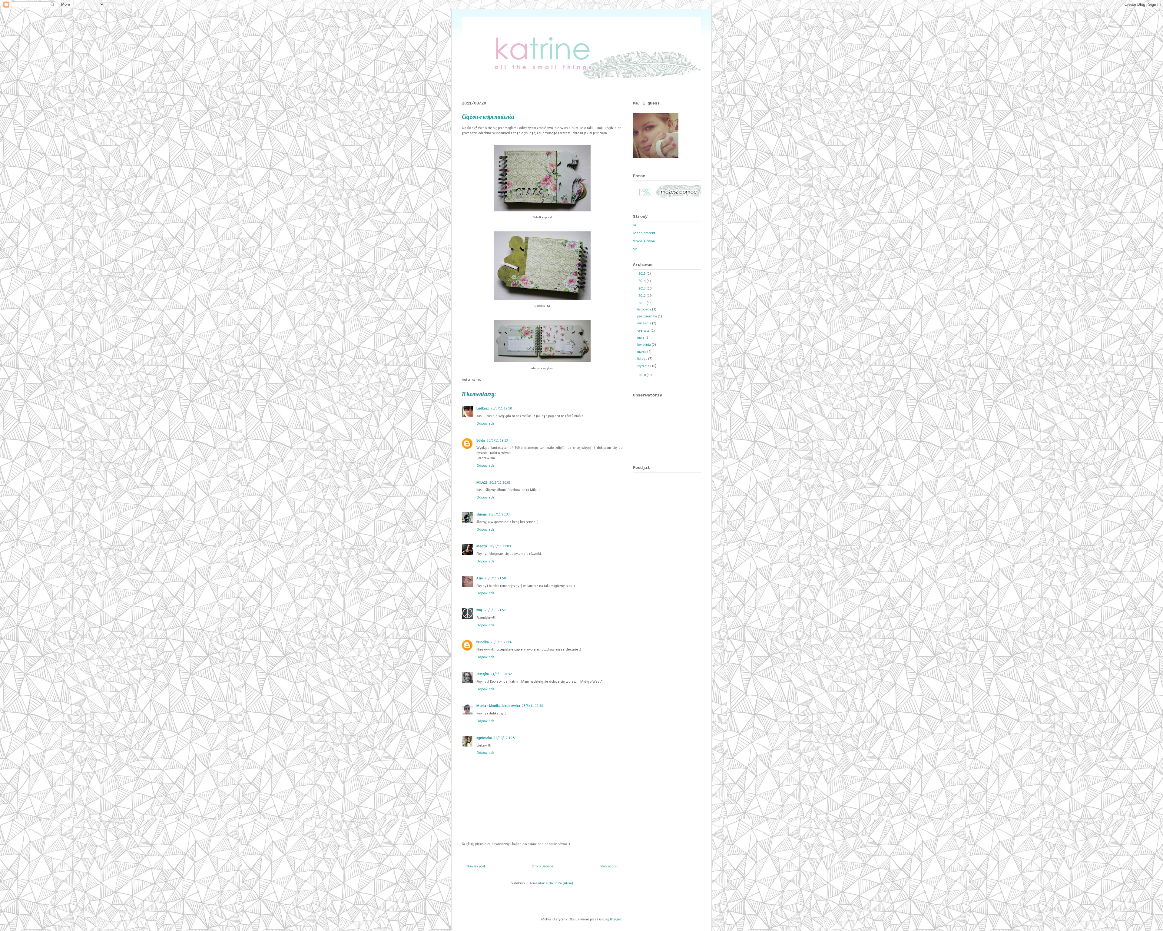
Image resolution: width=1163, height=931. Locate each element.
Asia (479, 578)
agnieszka (484, 738)
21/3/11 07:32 (501, 674)
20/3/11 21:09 (500, 546)
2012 (642, 296)
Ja (634, 225)
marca (642, 352)
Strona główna (543, 866)
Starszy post (609, 866)
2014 (642, 281)
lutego (642, 359)
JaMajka (482, 674)
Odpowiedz (485, 424)
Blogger (615, 919)
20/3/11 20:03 (500, 483)
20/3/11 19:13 (497, 440)
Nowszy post (475, 866)
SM (635, 249)
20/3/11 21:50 (495, 578)
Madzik (482, 546)
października (647, 316)
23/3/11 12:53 (532, 706)
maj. (479, 610)
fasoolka (482, 642)
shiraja (481, 514)
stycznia (643, 366)
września (644, 323)
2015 (642, 274)
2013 (642, 288)
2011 (642, 303)
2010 (642, 375)
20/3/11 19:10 (501, 408)
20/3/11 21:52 (495, 610)
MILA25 (482, 483)
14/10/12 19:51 (505, 738)
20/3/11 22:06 (501, 642)
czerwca (644, 331)
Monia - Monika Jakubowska (498, 706)
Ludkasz (482, 408)
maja (641, 338)
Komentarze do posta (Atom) (551, 883)
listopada (644, 309)
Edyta (480, 440)
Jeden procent (644, 233)
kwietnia (644, 345)
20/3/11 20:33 (499, 514)
